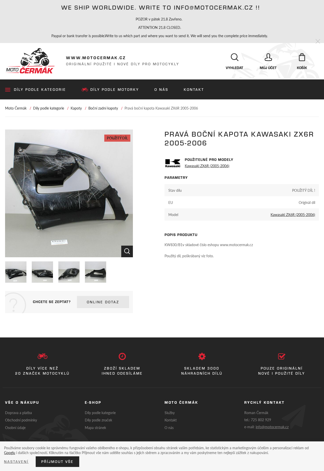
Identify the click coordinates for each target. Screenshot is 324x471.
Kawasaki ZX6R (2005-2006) (207, 165)
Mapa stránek (95, 427)
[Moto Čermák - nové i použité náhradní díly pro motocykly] (30, 60)
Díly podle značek (98, 419)
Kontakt (194, 89)
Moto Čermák (16, 108)
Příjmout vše (57, 461)
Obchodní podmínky (21, 419)
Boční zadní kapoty (103, 108)
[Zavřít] (317, 42)
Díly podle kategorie (40, 89)
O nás (161, 89)
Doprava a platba (18, 412)
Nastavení (16, 461)
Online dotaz (103, 302)
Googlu (9, 452)
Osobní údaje (15, 427)
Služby (170, 412)
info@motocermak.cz (272, 426)
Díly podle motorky (114, 89)
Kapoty (76, 108)
